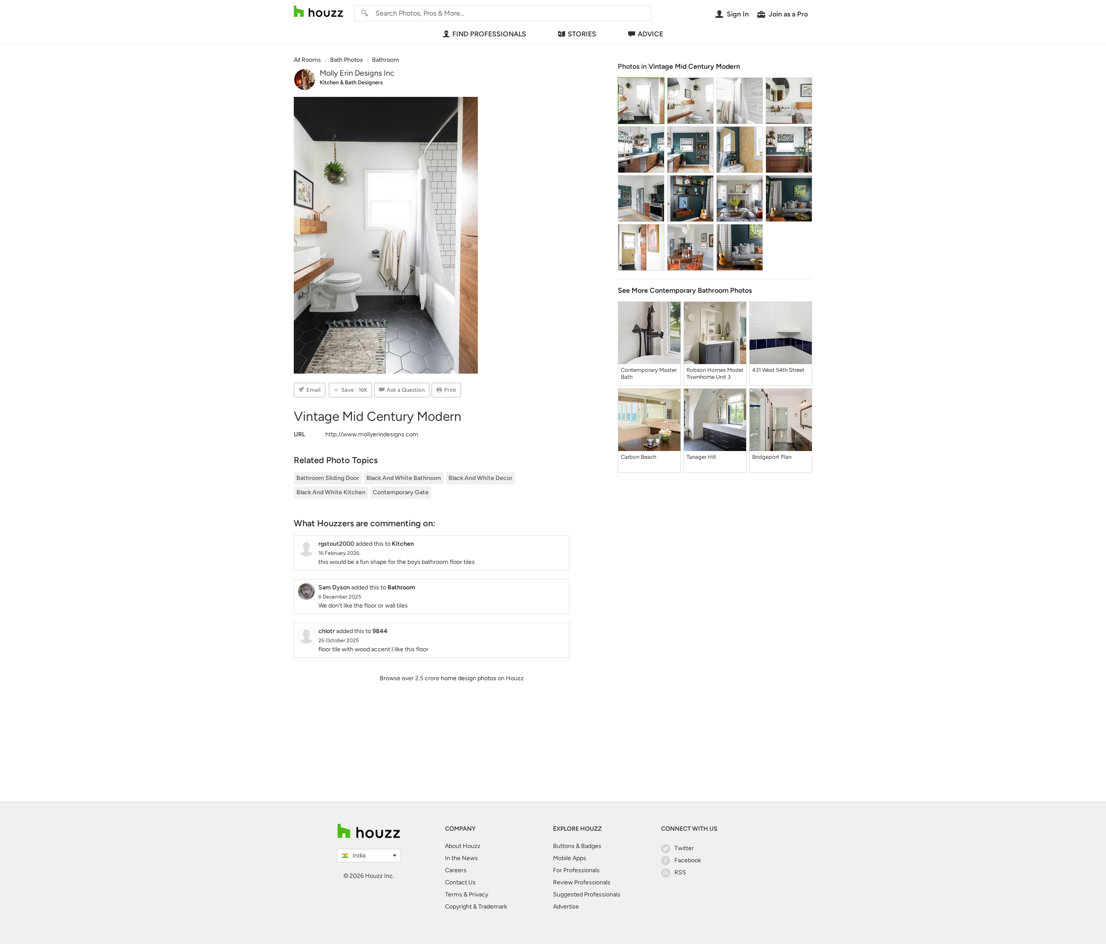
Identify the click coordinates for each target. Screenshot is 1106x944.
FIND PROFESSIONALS (489, 34)
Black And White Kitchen (330, 492)
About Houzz (462, 846)
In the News (461, 858)
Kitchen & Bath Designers (351, 82)
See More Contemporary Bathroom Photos (685, 290)
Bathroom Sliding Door (327, 478)
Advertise (566, 906)
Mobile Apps (569, 858)
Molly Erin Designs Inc (357, 73)
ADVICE (650, 34)
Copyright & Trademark (476, 906)
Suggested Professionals (586, 894)
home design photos (468, 678)
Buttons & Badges (577, 846)
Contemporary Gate (401, 492)
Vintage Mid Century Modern (694, 66)
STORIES (582, 34)
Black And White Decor (480, 478)
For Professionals (576, 870)
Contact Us (460, 882)
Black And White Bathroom (403, 478)
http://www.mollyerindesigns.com (371, 434)
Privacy (478, 894)
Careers (456, 870)
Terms (453, 894)
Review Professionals (581, 882)
